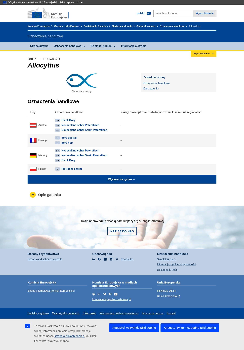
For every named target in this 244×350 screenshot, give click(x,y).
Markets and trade (122, 26)
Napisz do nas (122, 231)
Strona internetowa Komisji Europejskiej (51, 290)
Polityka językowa (38, 313)
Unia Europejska (167, 296)
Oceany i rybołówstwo (67, 26)
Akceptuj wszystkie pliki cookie (134, 327)
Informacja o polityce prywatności (176, 264)
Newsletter (127, 259)
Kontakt (171, 313)
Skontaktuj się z (166, 259)
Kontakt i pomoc (101, 46)
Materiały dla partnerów (66, 313)
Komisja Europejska (39, 26)
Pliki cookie (89, 313)
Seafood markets (146, 26)
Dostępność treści (167, 269)
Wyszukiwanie (205, 13)
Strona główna (39, 46)
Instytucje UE (165, 290)
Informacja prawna (152, 313)
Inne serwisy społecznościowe (110, 299)
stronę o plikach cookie (69, 336)
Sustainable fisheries (96, 26)
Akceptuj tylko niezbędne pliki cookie (190, 327)
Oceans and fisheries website (45, 259)
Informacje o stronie (133, 46)
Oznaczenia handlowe (172, 26)
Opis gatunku (151, 88)
